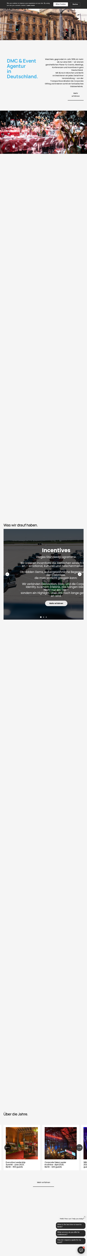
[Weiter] (79, 1147)
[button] (7, 574)
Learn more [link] (31, 5)
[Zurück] (7, 1147)
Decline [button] (75, 4)
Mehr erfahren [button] (45, 612)
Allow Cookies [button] (61, 4)
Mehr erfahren (76, 94)
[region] (43, 1147)
